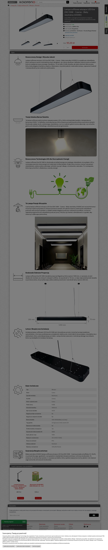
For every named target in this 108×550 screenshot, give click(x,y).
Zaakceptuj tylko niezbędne (23, 546)
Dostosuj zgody (36, 546)
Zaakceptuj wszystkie (9, 546)
